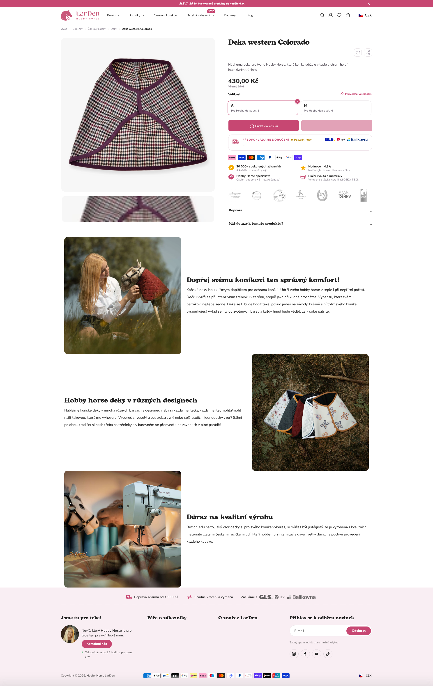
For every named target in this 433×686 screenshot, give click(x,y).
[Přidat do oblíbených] (358, 52)
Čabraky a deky (97, 29)
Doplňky (134, 15)
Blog (249, 15)
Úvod (64, 29)
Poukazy (230, 15)
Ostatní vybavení (200, 15)
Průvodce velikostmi (358, 94)
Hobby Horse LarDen (101, 676)
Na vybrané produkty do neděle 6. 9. (221, 3)
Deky (114, 29)
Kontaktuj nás (97, 644)
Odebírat (359, 631)
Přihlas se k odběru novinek (322, 618)
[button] (368, 3)
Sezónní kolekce (165, 15)
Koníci (111, 15)
